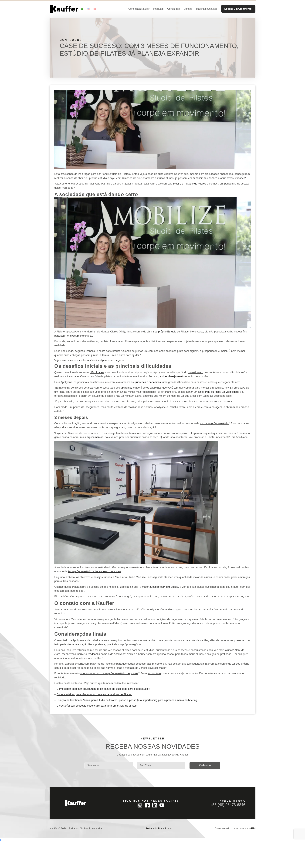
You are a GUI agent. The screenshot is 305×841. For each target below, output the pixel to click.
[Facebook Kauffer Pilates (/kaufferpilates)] (147, 805)
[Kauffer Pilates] (76, 803)
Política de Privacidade (159, 828)
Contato (187, 8)
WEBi (252, 828)
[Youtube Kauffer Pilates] (161, 805)
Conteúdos (173, 8)
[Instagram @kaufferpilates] (140, 805)
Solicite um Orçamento (238, 8)
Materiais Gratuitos (206, 8)
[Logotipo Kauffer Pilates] (64, 9)
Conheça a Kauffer (138, 8)
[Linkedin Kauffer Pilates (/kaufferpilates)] (154, 805)
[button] (0, 839)
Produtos (158, 8)
